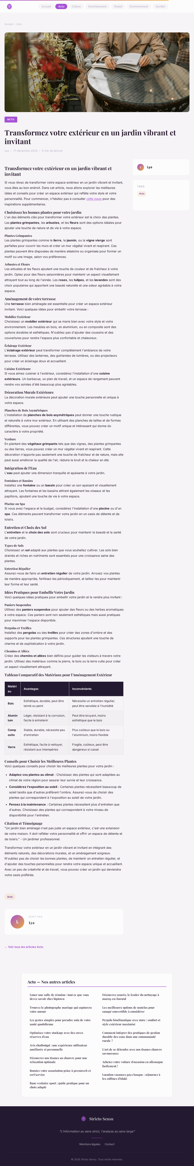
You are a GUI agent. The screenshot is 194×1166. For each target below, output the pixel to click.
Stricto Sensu (101, 1118)
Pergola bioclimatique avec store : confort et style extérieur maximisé (131, 1022)
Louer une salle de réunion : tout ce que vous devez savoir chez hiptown (59, 997)
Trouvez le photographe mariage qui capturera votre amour (61, 1009)
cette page (94, 199)
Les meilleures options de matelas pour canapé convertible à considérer (128, 1009)
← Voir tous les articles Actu (24, 947)
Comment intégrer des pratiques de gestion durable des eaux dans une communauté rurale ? (131, 1037)
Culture (76, 6)
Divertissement (97, 6)
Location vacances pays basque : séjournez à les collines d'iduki (131, 1076)
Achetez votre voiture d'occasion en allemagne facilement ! (132, 1064)
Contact (110, 1144)
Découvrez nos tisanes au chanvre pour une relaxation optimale (58, 1060)
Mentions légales (89, 1144)
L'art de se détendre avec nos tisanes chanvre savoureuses (132, 1051)
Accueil (46, 6)
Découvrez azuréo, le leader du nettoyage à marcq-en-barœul (130, 997)
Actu (61, 6)
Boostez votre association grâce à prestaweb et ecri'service (60, 1072)
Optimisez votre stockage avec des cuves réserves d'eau (56, 1035)
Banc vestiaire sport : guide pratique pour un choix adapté (59, 1085)
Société (160, 6)
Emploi (118, 6)
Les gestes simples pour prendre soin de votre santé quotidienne (60, 1022)
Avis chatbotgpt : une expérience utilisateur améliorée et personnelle (58, 1047)
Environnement (139, 6)
